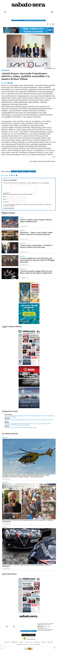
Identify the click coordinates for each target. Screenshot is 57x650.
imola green (26, 171)
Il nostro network (30, 639)
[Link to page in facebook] (7, 626)
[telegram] (11, 82)
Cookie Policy (28, 642)
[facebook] (2, 82)
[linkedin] (5, 82)
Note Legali (37, 642)
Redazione (7, 642)
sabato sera (33, 171)
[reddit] (10, 82)
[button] (49, 11)
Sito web (5, 202)
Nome (5, 196)
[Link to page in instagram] (14, 626)
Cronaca (20, 171)
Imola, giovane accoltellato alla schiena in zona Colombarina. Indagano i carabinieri (26, 565)
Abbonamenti (14, 642)
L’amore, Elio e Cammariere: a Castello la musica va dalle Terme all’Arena (36, 246)
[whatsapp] (8, 82)
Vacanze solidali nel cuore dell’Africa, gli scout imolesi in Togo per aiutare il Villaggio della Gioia (37, 260)
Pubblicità (50, 642)
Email (5, 199)
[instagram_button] (50, 24)
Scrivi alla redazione (34, 644)
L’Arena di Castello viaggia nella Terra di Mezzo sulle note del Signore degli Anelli (36, 272)
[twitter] (3, 82)
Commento (6, 193)
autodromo (14, 171)
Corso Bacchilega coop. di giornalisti (46, 623)
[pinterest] (6, 82)
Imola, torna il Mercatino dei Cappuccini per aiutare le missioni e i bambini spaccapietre (27, 520)
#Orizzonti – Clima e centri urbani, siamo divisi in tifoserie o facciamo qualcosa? (36, 233)
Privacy (22, 642)
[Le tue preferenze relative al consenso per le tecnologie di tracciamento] (54, 647)
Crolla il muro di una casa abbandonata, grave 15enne (21, 427)
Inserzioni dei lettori (22, 644)
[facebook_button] (47, 24)
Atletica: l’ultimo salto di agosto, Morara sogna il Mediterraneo (36, 221)
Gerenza (43, 642)
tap (53, 24)
